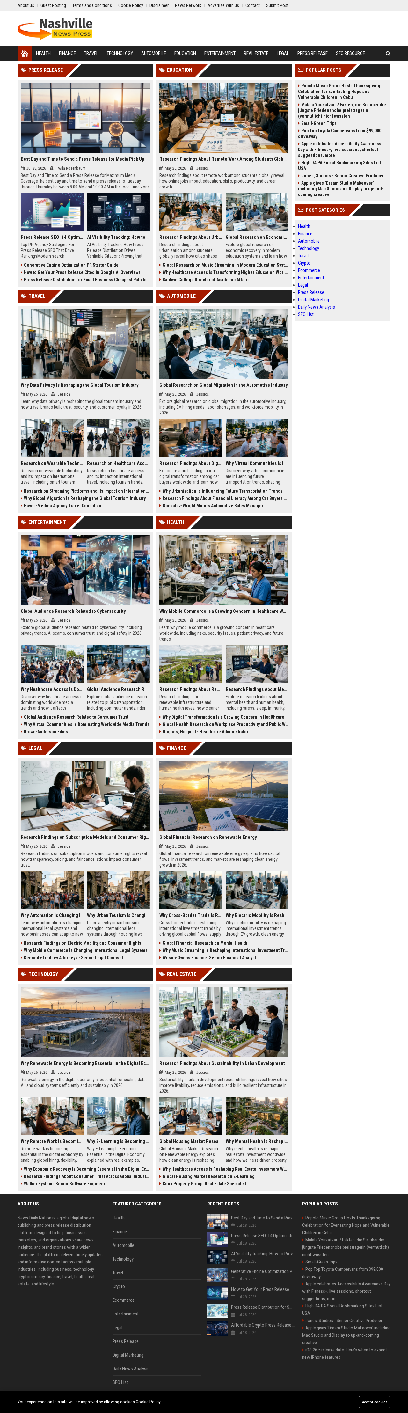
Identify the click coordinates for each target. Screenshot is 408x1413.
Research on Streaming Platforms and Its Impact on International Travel (87, 491)
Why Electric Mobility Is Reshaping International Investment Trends (257, 915)
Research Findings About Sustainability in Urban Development (222, 1063)
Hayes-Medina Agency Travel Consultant (63, 505)
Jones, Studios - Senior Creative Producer (342, 175)
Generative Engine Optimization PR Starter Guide (71, 264)
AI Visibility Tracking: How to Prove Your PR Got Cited (118, 237)
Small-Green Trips (319, 123)
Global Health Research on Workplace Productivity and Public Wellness (225, 724)
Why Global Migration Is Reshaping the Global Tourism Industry (85, 498)
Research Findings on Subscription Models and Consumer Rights (85, 837)
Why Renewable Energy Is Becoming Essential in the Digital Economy (85, 1063)
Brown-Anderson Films (46, 731)
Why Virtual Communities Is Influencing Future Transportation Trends (257, 463)
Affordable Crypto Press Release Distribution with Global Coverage (263, 1325)
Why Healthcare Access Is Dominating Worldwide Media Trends (52, 689)
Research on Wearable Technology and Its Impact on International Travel (52, 463)
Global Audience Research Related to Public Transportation (118, 689)
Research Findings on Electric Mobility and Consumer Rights (82, 943)
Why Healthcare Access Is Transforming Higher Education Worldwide (225, 272)
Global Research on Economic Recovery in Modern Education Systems (257, 237)
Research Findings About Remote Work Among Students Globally (223, 159)
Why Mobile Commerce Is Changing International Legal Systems (86, 950)
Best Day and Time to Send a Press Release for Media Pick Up (82, 159)
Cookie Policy (148, 1401)
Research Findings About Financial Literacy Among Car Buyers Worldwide (225, 498)
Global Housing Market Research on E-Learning (209, 1176)
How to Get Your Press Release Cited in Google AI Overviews (82, 272)
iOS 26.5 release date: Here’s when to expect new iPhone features (344, 1353)
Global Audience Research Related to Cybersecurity (73, 611)
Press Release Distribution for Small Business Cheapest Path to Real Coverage (87, 279)
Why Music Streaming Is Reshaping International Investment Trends (225, 950)
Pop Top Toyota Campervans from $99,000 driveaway (339, 133)
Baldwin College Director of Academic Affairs (206, 279)
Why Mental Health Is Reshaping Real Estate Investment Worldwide (257, 1141)
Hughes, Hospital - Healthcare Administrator (205, 731)
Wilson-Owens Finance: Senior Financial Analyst (209, 957)
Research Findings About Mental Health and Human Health (257, 689)
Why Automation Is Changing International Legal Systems (52, 915)
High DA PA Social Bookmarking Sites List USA (339, 165)
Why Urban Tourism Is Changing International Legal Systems (118, 915)
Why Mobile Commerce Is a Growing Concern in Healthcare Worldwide (223, 611)
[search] (388, 53)
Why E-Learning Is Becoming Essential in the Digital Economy (118, 1141)
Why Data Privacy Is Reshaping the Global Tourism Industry (80, 385)
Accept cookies (374, 1402)
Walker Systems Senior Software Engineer (64, 1183)
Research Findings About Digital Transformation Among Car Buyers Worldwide (190, 463)
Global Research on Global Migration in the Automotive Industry (223, 385)
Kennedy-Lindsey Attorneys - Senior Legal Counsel (73, 957)
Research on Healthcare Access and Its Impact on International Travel (118, 463)
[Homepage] (25, 53)
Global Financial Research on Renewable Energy (208, 837)
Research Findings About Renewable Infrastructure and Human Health (190, 689)
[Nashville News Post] (55, 29)
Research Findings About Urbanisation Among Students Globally (190, 237)
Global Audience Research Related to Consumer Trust (76, 717)
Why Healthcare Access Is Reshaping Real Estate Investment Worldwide (225, 1169)
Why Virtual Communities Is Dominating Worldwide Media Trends (86, 724)
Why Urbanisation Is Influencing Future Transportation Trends (223, 491)
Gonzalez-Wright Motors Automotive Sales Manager (213, 505)
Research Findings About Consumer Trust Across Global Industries (87, 1176)
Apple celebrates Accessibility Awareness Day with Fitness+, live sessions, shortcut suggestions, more (339, 149)
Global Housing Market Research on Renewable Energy (190, 1141)
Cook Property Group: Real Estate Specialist (204, 1183)
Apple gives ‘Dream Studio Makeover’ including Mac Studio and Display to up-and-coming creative (340, 188)
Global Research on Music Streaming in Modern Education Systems (225, 264)
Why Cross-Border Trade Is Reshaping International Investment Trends (190, 915)
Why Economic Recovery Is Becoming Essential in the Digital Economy (87, 1169)
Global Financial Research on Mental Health (205, 943)
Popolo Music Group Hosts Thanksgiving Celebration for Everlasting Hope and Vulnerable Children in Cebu (339, 91)
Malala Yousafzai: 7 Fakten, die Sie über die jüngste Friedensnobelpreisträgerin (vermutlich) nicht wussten (342, 110)
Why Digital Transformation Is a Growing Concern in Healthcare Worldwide (225, 717)
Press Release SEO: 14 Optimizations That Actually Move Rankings (52, 237)
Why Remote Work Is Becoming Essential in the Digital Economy (52, 1141)
